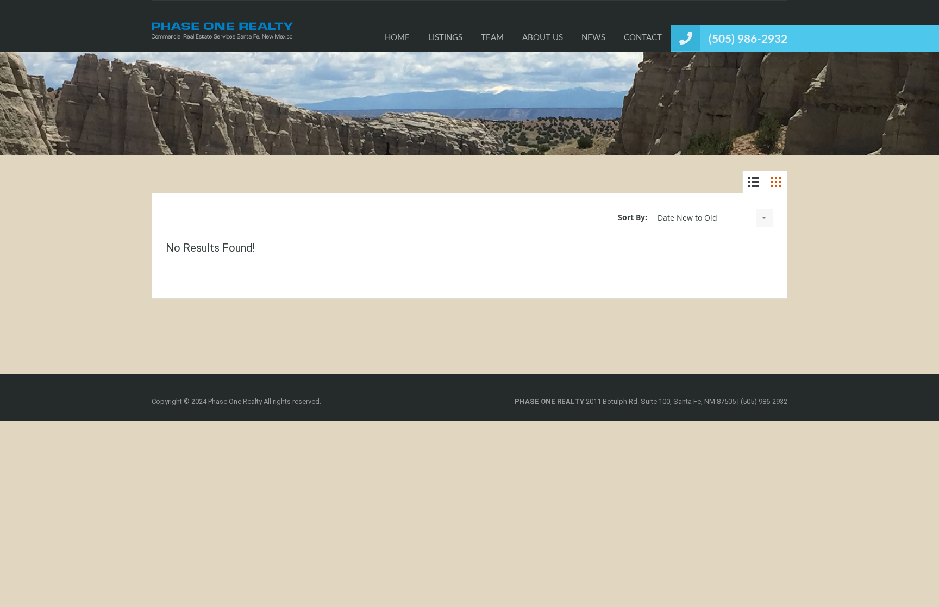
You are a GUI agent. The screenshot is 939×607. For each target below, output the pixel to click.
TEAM (492, 38)
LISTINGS (445, 38)
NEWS (593, 38)
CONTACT (643, 38)
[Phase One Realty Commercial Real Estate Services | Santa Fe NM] (222, 34)
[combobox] (713, 218)
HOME (397, 38)
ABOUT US (542, 38)
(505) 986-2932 (748, 39)
